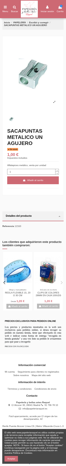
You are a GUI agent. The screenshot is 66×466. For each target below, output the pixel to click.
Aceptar (11, 458)
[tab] (33, 216)
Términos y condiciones (20, 389)
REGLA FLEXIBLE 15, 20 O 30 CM (17, 294)
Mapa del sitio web (41, 375)
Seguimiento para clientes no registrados (38, 371)
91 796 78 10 (51, 405)
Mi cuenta (10, 371)
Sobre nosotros (21, 375)
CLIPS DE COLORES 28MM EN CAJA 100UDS (48, 294)
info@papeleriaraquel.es (34, 408)
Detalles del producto (19, 216)
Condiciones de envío (45, 389)
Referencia (8, 226)
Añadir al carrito (35, 180)
